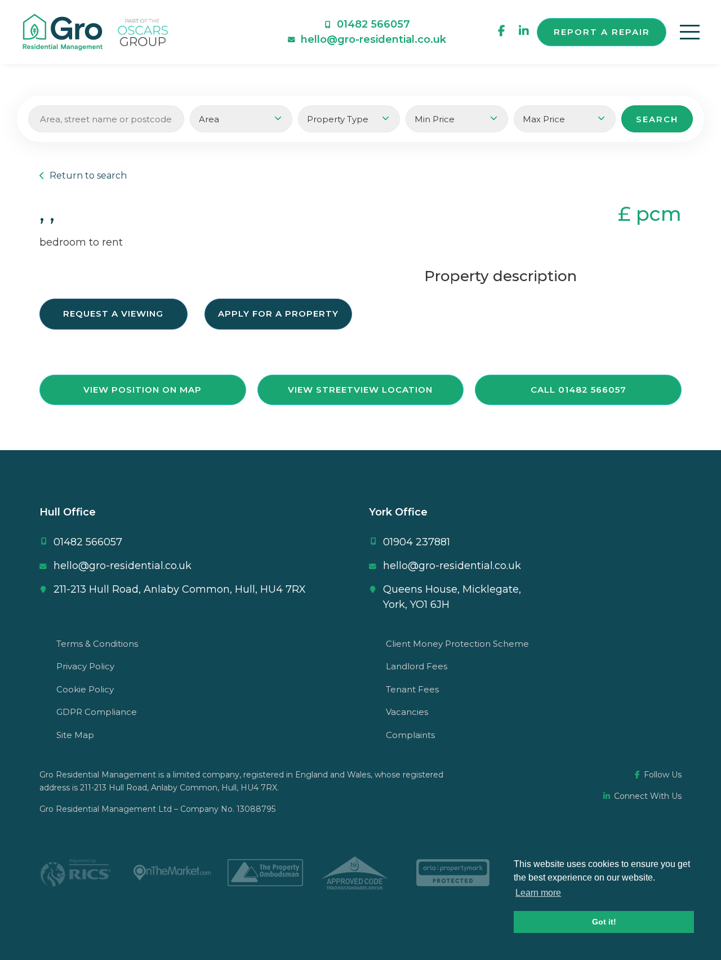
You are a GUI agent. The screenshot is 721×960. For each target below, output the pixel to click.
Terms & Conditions (97, 643)
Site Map (75, 735)
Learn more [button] (538, 892)
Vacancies (407, 711)
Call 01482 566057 (578, 389)
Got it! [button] (604, 921)
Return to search (87, 175)
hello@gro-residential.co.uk (373, 39)
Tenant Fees (412, 689)
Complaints (410, 735)
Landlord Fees (416, 666)
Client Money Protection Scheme (457, 643)
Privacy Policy (85, 666)
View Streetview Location (360, 389)
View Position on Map (142, 389)
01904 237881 (416, 542)
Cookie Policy (85, 689)
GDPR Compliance (96, 711)
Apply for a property (278, 313)
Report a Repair (602, 31)
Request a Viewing (113, 313)
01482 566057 (373, 24)
